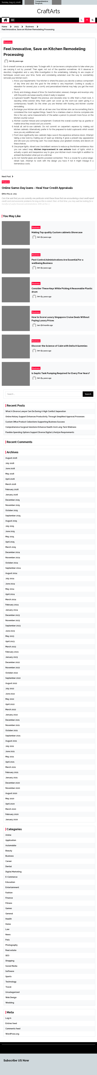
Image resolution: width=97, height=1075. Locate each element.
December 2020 (12, 783)
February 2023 (11, 652)
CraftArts (48, 11)
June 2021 (10, 751)
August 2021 (11, 741)
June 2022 (10, 694)
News (8, 934)
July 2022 (9, 688)
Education (10, 882)
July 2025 (9, 526)
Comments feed (12, 1028)
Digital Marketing (13, 872)
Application (10, 840)
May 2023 (9, 636)
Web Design (11, 997)
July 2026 (9, 463)
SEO (7, 955)
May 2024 (9, 589)
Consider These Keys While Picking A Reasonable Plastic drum (62, 290)
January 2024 (11, 610)
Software (9, 971)
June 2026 (10, 468)
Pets (7, 940)
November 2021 (12, 725)
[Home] (5, 20)
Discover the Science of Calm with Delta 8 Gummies (59, 345)
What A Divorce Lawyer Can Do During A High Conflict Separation (35, 411)
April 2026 (10, 479)
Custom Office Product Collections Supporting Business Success (35, 422)
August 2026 (11, 458)
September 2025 (12, 516)
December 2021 (12, 720)
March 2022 (10, 709)
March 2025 (10, 547)
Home (8, 924)
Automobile (10, 845)
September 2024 (13, 568)
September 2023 (13, 626)
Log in (8, 1018)
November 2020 (12, 788)
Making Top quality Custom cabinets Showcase (57, 232)
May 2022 (9, 699)
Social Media (11, 966)
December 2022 (12, 662)
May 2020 (9, 798)
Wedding (9, 1003)
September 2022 (13, 678)
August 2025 (11, 521)
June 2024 (10, 584)
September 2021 (12, 736)
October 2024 (11, 563)
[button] (81, 20)
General (9, 913)
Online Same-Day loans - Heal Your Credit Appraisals (37, 188)
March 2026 (10, 484)
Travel (8, 987)
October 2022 (11, 673)
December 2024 (12, 552)
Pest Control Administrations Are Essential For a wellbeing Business (57, 261)
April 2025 (9, 542)
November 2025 (12, 505)
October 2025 (11, 510)
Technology (10, 982)
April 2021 (9, 762)
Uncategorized (12, 992)
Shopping (9, 961)
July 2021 (9, 746)
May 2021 (9, 757)
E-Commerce (11, 877)
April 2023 (10, 641)
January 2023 (11, 657)
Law (7, 929)
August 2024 (11, 573)
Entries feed (11, 1023)
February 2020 (12, 814)
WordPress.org (12, 1034)
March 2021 (10, 767)
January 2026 (11, 495)
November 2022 (12, 667)
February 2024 (12, 605)
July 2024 (9, 578)
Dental (8, 866)
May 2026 (9, 474)
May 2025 (9, 536)
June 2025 (10, 531)
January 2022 (11, 715)
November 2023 (12, 620)
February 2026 (12, 489)
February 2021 (11, 772)
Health (8, 919)
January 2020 (11, 819)
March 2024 (10, 599)
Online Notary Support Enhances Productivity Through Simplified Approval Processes (44, 416)
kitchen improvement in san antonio (52, 149)
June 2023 (10, 631)
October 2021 (11, 730)
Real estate (10, 950)
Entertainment (12, 887)
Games (8, 908)
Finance (5, 182)
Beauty (8, 851)
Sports (8, 976)
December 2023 (12, 615)
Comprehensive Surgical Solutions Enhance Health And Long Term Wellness (32, 2)
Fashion (9, 893)
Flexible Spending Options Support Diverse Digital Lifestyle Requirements (59, 2)
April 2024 (10, 594)
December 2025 (12, 500)
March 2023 (10, 647)
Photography (11, 945)
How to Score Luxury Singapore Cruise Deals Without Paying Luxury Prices (60, 319)
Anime (8, 835)
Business (8, 42)
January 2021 (11, 777)
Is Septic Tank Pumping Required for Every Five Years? (61, 373)
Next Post (6, 176)
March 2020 (10, 809)
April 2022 (10, 704)
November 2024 (12, 557)
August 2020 (11, 793)
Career (8, 861)
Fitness (8, 903)
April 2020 (10, 804)
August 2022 (11, 683)
